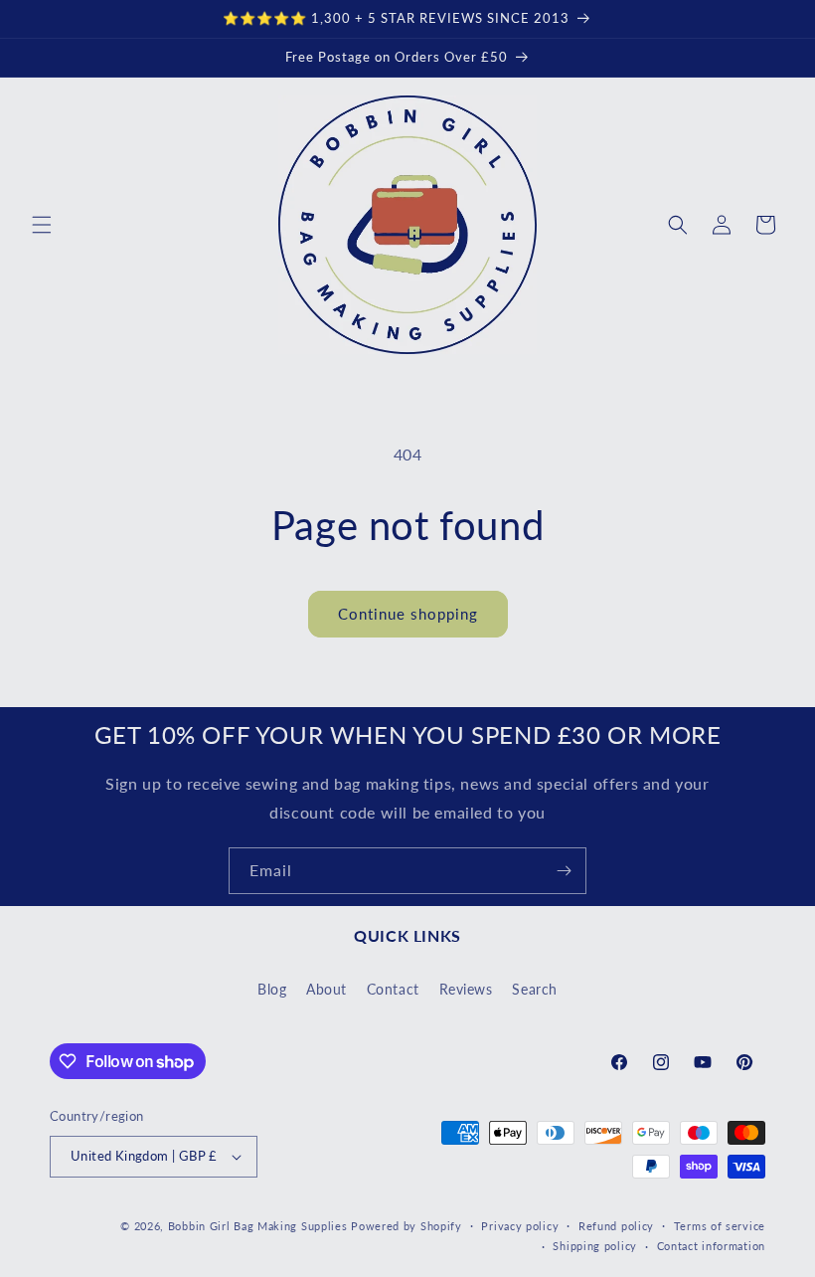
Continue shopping (408, 614)
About (326, 989)
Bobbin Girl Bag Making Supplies (258, 1225)
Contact (393, 989)
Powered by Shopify (406, 1225)
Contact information (711, 1245)
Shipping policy (595, 1245)
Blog (271, 989)
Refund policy (616, 1225)
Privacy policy (520, 1225)
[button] (42, 225)
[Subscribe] (563, 870)
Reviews (466, 989)
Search (535, 989)
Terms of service (719, 1225)
